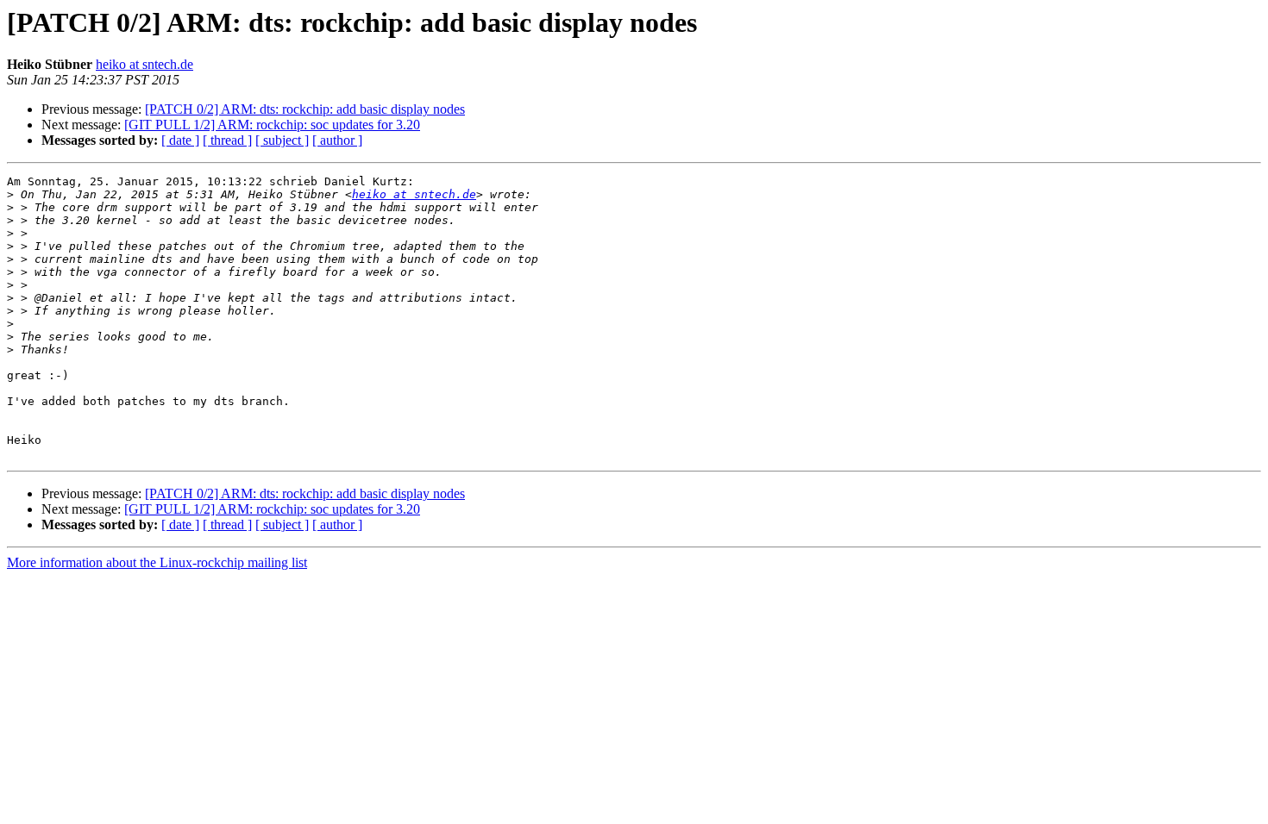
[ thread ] (227, 140)
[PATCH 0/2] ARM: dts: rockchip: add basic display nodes (305, 109)
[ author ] (337, 140)
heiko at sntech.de (144, 64)
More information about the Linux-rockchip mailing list (157, 562)
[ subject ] (282, 140)
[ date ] (180, 140)
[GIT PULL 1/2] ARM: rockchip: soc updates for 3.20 (272, 124)
